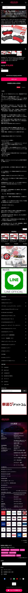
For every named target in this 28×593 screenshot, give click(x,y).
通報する (24, 229)
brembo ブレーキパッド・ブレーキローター (10, 325)
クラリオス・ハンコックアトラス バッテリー (11, 306)
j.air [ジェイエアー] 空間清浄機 (7, 335)
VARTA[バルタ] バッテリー (7, 302)
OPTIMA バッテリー (5, 351)
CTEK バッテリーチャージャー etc (8, 341)
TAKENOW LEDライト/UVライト (8, 344)
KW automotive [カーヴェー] (7, 318)
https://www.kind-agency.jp (7, 99)
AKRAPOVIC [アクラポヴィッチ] (8, 315)
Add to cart (14, 79)
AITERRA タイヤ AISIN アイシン (8, 360)
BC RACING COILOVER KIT (7, 312)
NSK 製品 (3, 354)
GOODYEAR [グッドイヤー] (7, 331)
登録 (24, 390)
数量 (2, 68)
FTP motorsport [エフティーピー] (8, 328)
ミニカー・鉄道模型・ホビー (7, 338)
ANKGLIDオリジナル (5, 299)
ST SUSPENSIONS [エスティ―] (8, 322)
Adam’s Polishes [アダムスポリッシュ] (9, 309)
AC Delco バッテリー (6, 357)
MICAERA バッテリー (6, 347)
